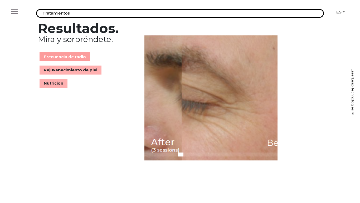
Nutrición (53, 83)
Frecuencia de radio (65, 56)
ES (339, 12)
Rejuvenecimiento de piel (70, 69)
